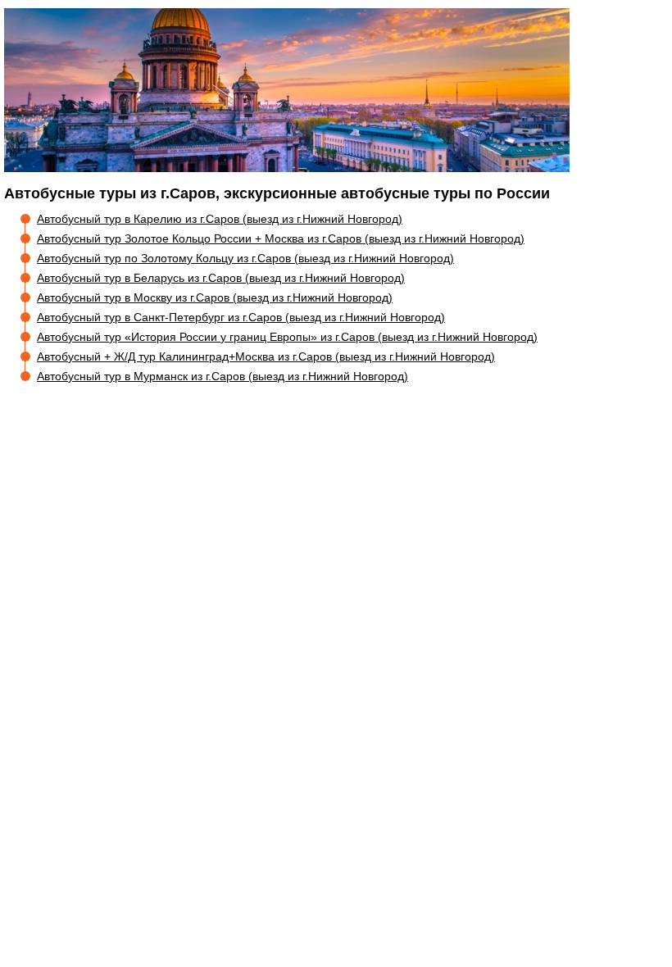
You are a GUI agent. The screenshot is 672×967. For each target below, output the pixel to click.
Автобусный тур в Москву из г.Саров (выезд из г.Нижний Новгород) (215, 297)
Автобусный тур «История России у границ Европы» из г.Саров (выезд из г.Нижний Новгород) (287, 336)
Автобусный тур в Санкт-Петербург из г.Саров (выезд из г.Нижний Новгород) (241, 317)
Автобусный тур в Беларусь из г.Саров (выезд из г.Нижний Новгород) (221, 277)
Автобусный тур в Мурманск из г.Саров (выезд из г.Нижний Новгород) (222, 376)
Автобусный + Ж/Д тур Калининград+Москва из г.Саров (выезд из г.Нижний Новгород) (266, 356)
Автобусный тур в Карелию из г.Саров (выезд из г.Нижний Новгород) (219, 218)
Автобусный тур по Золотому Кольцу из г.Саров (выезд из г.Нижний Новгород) (245, 258)
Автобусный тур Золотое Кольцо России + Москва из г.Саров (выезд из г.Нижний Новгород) (280, 238)
